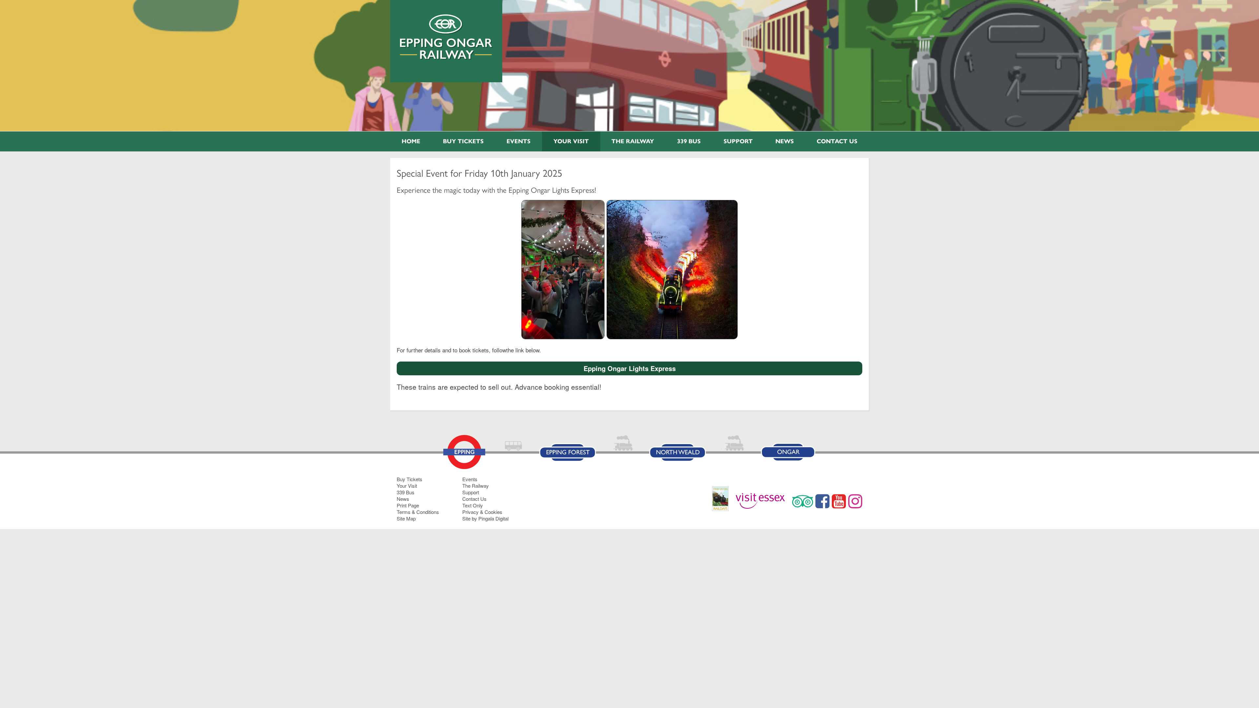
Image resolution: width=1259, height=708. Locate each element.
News (784, 141)
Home (411, 141)
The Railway (632, 141)
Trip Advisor (802, 501)
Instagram (855, 501)
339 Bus (689, 141)
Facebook (822, 501)
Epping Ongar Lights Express (630, 368)
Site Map (406, 518)
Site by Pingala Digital (485, 518)
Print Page (408, 505)
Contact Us (837, 141)
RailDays (722, 502)
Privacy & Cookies (482, 511)
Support (738, 141)
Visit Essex (763, 501)
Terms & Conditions (418, 511)
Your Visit (571, 141)
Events (518, 141)
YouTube (839, 501)
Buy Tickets (463, 141)
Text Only (472, 505)
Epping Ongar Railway (446, 37)
